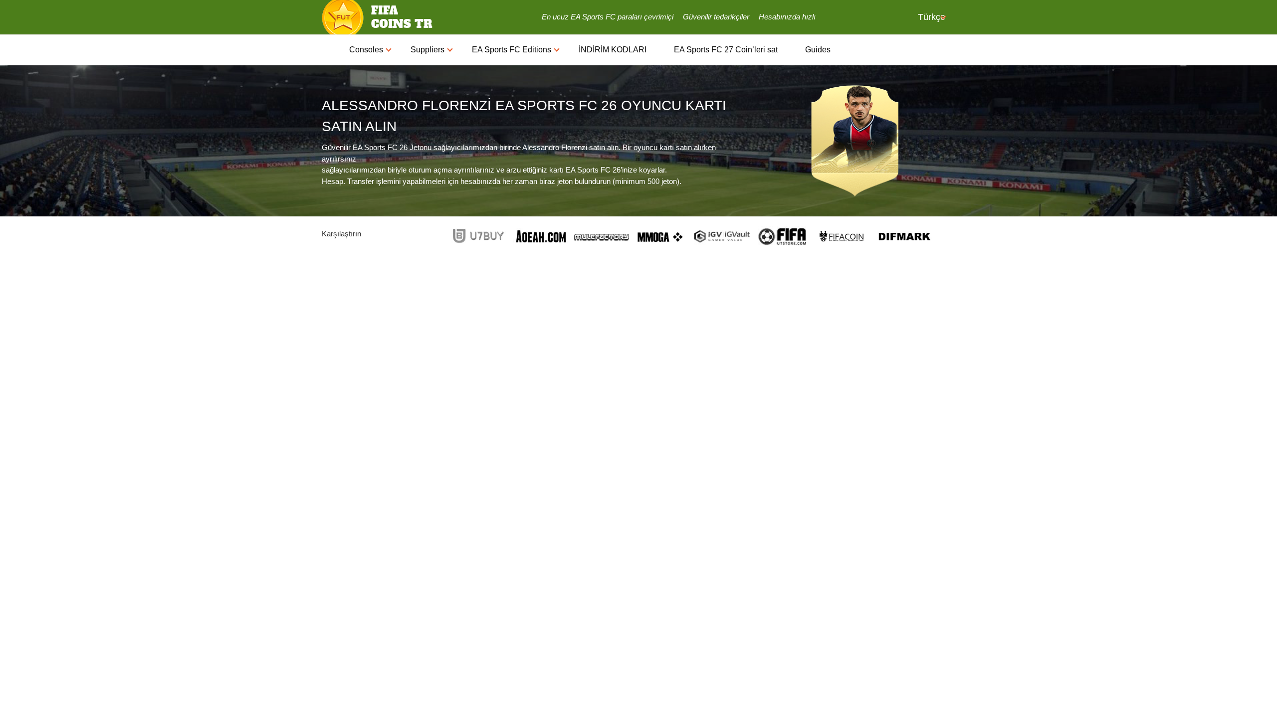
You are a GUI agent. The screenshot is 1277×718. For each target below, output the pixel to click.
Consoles (366, 49)
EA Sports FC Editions (511, 49)
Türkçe (930, 17)
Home (330, 50)
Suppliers (427, 49)
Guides (818, 49)
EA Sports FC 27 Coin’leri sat (726, 49)
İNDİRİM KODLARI (612, 49)
